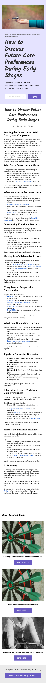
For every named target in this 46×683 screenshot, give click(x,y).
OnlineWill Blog (12, 306)
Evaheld (10, 296)
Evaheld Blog (11, 310)
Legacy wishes (12, 212)
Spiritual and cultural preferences (18, 204)
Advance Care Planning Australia (18, 302)
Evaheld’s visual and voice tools (22, 455)
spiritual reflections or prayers (20, 409)
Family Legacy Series (34, 266)
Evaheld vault (35, 418)
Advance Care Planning (24, 181)
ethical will (17, 413)
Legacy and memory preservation (18, 341)
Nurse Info (10, 300)
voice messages (21, 268)
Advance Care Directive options (23, 264)
